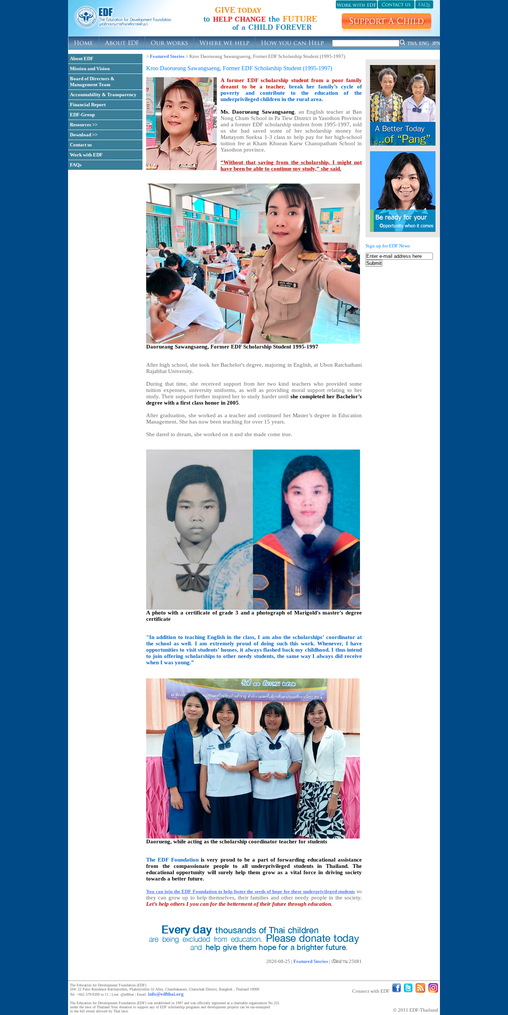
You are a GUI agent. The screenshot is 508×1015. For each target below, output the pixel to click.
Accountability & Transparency (103, 94)
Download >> (83, 134)
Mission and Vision (90, 68)
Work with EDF (86, 155)
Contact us (81, 144)
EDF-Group (82, 114)
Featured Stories (167, 56)
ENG (424, 43)
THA (412, 43)
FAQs (75, 165)
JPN (436, 43)
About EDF (81, 58)
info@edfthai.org (166, 994)
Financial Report (88, 104)
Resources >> (83, 124)
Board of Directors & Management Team (92, 81)
